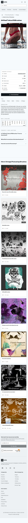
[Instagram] (10, 468)
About (2, 491)
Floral (8, 101)
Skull (13, 101)
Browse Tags (17, 485)
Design (3, 101)
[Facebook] (2, 468)
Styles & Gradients (5, 483)
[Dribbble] (14, 468)
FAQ (2, 497)
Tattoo (17, 101)
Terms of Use (4, 505)
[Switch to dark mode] (21, 2)
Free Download (14, 94)
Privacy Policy (4, 501)
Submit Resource (4, 495)
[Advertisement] (14, 59)
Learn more (5, 89)
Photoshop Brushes (9, 14)
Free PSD (15, 9)
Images (16, 474)
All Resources (18, 483)
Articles (16, 481)
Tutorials (17, 479)
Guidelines (3, 499)
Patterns (9, 9)
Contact (3, 493)
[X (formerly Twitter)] (6, 468)
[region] (13, 35)
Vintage (17, 14)
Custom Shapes (22, 9)
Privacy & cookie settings (13, 514)
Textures (17, 476)
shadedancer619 (21, 73)
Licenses (3, 503)
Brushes (3, 9)
